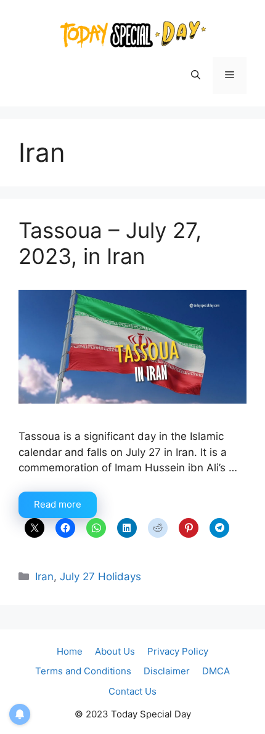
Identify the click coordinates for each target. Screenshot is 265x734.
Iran (44, 576)
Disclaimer (167, 671)
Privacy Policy (177, 651)
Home (70, 651)
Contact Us (132, 691)
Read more (57, 504)
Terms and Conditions (83, 671)
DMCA (216, 671)
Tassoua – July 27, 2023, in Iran (110, 243)
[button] (196, 75)
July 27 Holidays (100, 576)
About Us (115, 651)
